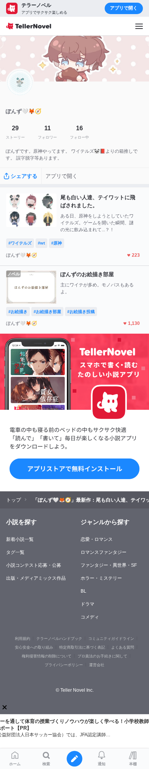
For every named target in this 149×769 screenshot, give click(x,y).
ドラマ (87, 604)
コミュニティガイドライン (111, 638)
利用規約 (22, 638)
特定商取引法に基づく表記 (82, 647)
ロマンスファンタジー (103, 552)
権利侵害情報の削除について (46, 656)
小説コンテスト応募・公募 (33, 565)
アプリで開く (124, 8)
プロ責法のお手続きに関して (102, 656)
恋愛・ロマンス (97, 539)
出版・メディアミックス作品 (36, 578)
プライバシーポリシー (64, 665)
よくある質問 (122, 647)
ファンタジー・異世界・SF (109, 565)
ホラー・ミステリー (101, 578)
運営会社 (96, 665)
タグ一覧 (15, 552)
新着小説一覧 (20, 539)
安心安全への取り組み (34, 647)
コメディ (90, 617)
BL (83, 591)
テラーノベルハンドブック (59, 638)
